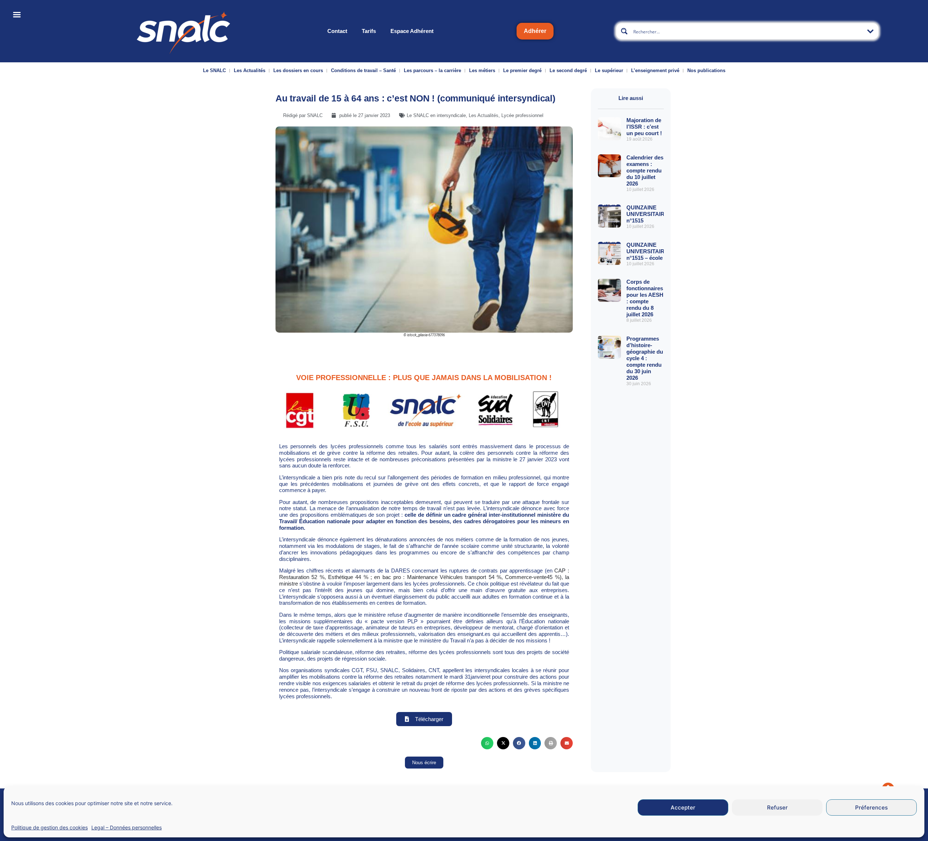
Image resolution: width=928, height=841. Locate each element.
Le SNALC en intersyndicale (436, 115)
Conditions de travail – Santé (363, 70)
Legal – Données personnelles (126, 827)
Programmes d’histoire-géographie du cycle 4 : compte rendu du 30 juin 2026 (644, 358)
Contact (337, 31)
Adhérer (535, 31)
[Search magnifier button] (624, 31)
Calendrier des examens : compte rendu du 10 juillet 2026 (644, 170)
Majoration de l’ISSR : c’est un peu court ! (644, 126)
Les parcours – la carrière (432, 70)
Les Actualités (249, 70)
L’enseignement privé (655, 70)
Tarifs (369, 31)
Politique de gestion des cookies (49, 827)
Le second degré (568, 70)
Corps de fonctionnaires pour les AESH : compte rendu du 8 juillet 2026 (644, 298)
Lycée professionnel (522, 115)
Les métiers (482, 70)
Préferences (871, 807)
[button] (487, 743)
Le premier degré (522, 70)
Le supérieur (609, 70)
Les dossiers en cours (298, 70)
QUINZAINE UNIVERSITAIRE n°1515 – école (647, 251)
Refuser (777, 807)
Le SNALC (214, 70)
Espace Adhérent (412, 31)
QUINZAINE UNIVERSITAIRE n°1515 (647, 214)
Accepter (683, 807)
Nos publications (706, 70)
